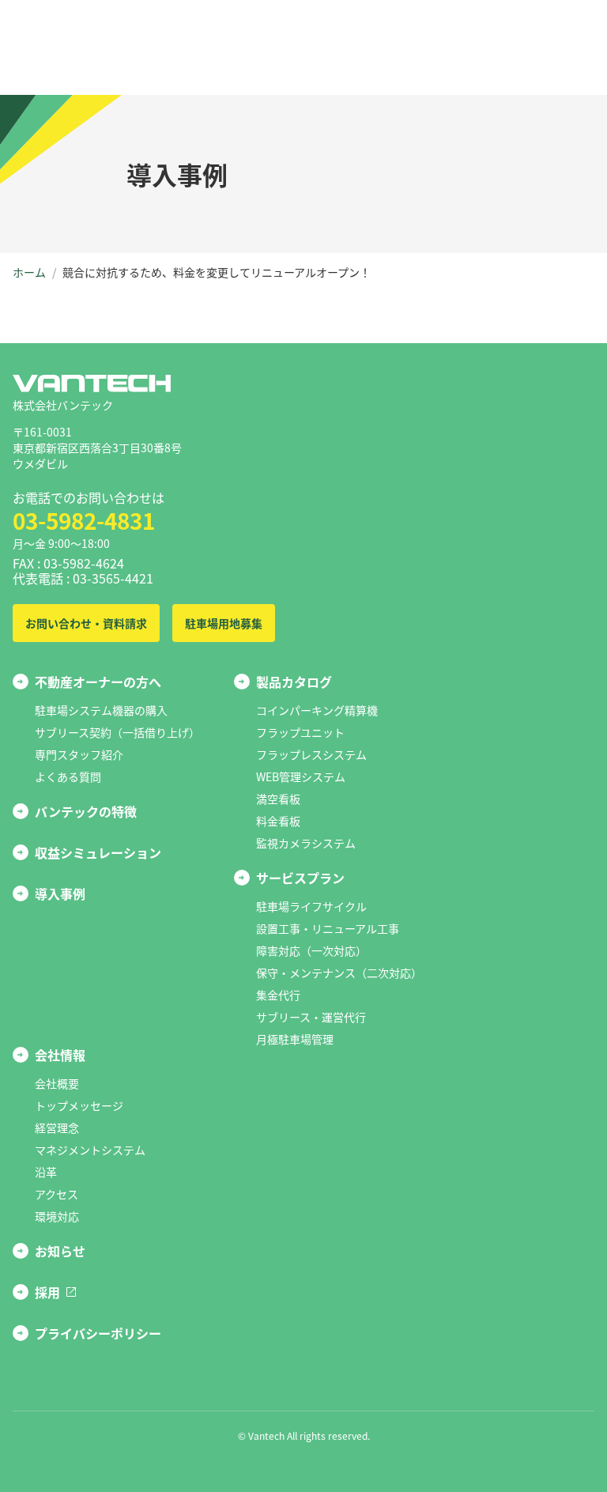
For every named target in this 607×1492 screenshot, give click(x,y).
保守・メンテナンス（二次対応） (339, 972)
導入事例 (60, 893)
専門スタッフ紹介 (79, 754)
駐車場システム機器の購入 (101, 710)
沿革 (46, 1172)
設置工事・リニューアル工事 (327, 928)
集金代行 (278, 995)
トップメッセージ (79, 1105)
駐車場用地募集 (223, 623)
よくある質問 (68, 776)
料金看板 (278, 821)
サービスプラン (300, 878)
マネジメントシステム (90, 1150)
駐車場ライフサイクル (311, 906)
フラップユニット (300, 732)
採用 (47, 1292)
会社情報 (60, 1055)
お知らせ (60, 1251)
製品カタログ (294, 681)
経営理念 (57, 1127)
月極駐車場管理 (295, 1039)
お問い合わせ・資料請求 (86, 623)
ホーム (29, 272)
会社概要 (57, 1083)
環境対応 (57, 1216)
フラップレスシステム (311, 754)
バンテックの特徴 (86, 811)
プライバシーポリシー (98, 1333)
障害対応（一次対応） (311, 950)
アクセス (56, 1194)
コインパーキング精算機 (317, 710)
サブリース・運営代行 (311, 1017)
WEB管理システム (300, 776)
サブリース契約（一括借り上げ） (117, 732)
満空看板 (278, 798)
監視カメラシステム (306, 843)
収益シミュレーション (98, 852)
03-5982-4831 (84, 520)
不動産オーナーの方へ (98, 681)
